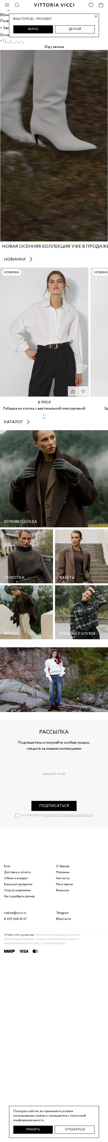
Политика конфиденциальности (57, 935)
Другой (75, 29)
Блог (7, 866)
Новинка (11, 272)
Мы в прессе (64, 884)
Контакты (63, 878)
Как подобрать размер (19, 896)
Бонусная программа (18, 884)
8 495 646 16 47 (15, 919)
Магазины (63, 872)
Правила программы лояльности (57, 939)
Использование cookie (19, 939)
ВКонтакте (63, 919)
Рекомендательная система (22, 943)
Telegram (62, 913)
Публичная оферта (53, 943)
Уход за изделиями (17, 890)
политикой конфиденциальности (68, 815)
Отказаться (75, 1129)
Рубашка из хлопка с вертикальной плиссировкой (44, 408)
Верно (33, 29)
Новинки (15, 259)
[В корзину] (73, 391)
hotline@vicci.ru (15, 913)
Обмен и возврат (16, 878)
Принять (33, 1129)
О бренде (62, 866)
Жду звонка (54, 47)
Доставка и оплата (17, 872)
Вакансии (62, 890)
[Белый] (44, 416)
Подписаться (54, 806)
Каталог (13, 422)
